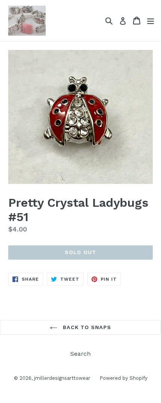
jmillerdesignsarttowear (62, 378)
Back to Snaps (86, 327)
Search (80, 353)
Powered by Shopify (124, 378)
